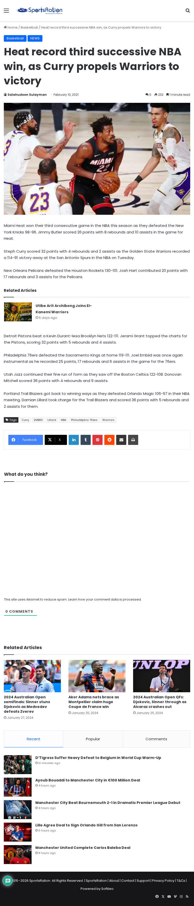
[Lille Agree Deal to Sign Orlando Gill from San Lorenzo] (18, 832)
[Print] (133, 440)
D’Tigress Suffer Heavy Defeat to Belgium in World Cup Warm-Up (98, 757)
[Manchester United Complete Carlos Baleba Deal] (18, 854)
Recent (33, 739)
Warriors (108, 420)
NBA (63, 420)
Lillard (51, 420)
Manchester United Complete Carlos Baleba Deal (82, 847)
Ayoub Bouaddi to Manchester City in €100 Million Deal (87, 780)
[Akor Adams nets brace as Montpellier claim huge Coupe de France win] (97, 676)
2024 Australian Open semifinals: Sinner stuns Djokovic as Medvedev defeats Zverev (27, 704)
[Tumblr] (86, 440)
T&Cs (181, 880)
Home (12, 27)
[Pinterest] (97, 440)
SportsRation (96, 880)
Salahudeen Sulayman (27, 94)
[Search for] (187, 12)
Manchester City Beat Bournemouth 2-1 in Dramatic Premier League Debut (107, 802)
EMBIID (38, 420)
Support (143, 880)
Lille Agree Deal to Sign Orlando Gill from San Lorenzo (86, 825)
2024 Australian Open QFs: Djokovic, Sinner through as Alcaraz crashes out (159, 702)
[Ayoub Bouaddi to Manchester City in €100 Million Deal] (18, 787)
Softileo (107, 888)
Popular (93, 739)
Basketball (29, 27)
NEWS (35, 38)
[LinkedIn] (74, 440)
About (114, 880)
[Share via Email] (121, 440)
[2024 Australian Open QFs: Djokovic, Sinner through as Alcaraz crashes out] (161, 676)
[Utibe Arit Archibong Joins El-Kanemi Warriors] (18, 311)
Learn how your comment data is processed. (105, 599)
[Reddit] (109, 440)
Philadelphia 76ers (84, 420)
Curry (25, 420)
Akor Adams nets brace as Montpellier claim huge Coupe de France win (93, 702)
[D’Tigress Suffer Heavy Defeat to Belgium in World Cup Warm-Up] (18, 764)
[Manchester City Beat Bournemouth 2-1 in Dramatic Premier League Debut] (18, 809)
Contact (127, 880)
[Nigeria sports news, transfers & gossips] (39, 10)
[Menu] (6, 12)
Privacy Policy (163, 880)
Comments (156, 739)
